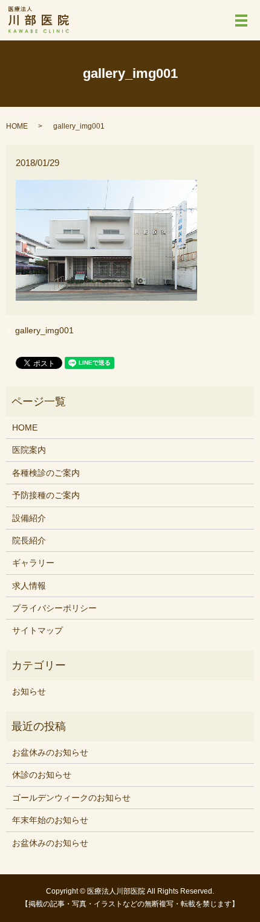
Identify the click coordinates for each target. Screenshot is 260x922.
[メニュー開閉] (241, 20)
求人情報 (29, 586)
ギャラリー (33, 563)
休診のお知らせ (41, 775)
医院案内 (29, 450)
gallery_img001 (44, 330)
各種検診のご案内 (46, 473)
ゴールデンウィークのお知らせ (71, 797)
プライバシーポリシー (54, 608)
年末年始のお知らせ (50, 820)
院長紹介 (29, 540)
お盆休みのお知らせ (50, 752)
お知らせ (29, 691)
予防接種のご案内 (46, 495)
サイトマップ (37, 630)
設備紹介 (29, 518)
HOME (17, 126)
